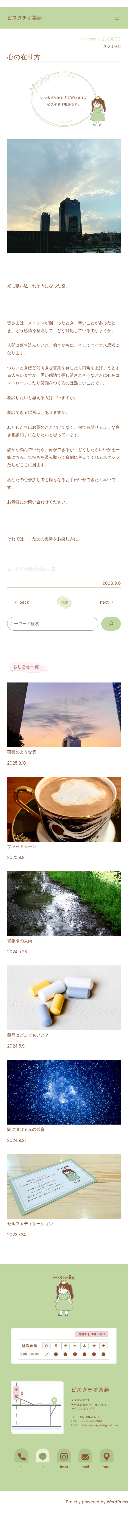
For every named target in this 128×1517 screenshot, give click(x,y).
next (104, 602)
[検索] (111, 624)
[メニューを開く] (117, 17)
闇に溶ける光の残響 (26, 1129)
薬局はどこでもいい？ (28, 1035)
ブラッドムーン (21, 846)
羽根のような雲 (21, 752)
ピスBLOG (111, 38)
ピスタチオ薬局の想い (28, 568)
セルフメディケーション (30, 1223)
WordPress (117, 1501)
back (24, 602)
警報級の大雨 (19, 940)
